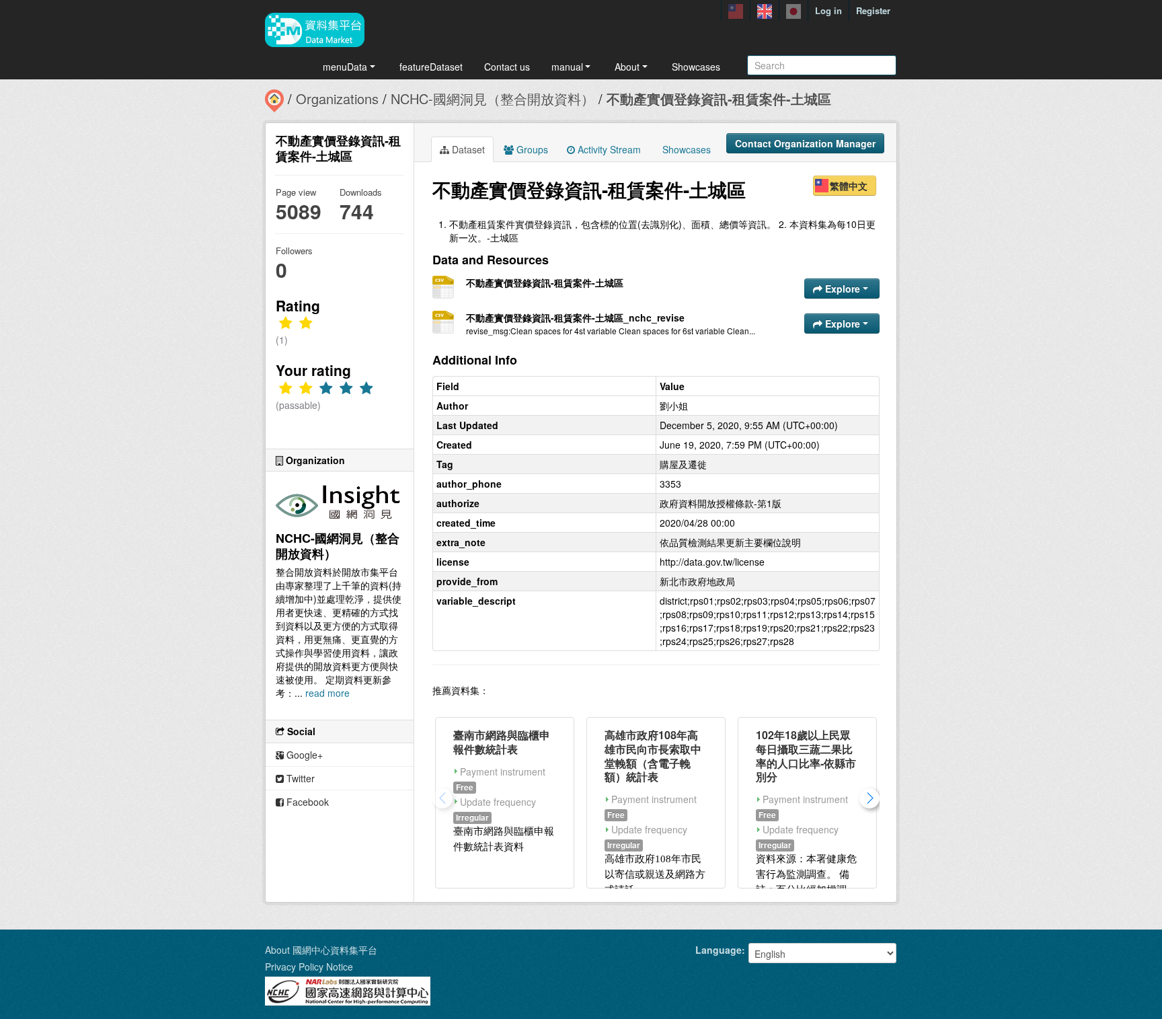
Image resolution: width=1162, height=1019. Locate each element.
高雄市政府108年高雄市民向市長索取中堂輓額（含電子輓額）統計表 (653, 755)
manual (567, 66)
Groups (531, 149)
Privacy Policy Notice (309, 966)
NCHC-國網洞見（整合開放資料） (492, 98)
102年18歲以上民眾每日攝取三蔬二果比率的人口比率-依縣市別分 (806, 755)
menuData (345, 66)
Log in (828, 10)
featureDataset (431, 66)
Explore (842, 288)
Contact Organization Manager (805, 143)
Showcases (696, 66)
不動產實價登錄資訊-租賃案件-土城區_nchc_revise (575, 317)
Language (718, 949)
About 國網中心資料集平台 (321, 949)
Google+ (303, 754)
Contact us (507, 66)
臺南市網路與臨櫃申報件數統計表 (501, 742)
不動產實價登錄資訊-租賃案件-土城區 (719, 98)
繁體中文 (848, 185)
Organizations (337, 98)
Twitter (299, 778)
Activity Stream (608, 149)
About (627, 66)
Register (873, 10)
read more (327, 693)
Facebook (306, 801)
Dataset (467, 149)
